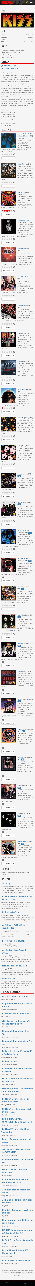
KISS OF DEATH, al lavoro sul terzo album (14, 996)
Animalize (20, 474)
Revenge (20, 361)
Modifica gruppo (9, 66)
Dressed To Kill (21, 757)
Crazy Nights (21, 418)
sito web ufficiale (29, 42)
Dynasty (19, 615)
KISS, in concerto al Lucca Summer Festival (15, 1260)
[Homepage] (8, 2)
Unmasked (20, 587)
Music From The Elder (23, 559)
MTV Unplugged (22, 305)
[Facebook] (15, 2)
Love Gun (20, 643)
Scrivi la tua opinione (8, 158)
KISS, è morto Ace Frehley (9, 1061)
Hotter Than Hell (22, 841)
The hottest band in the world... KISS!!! (14, 965)
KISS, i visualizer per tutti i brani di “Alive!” (15, 1013)
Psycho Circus (21, 248)
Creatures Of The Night (23, 530)
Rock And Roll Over (22, 729)
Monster (20, 164)
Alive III (19, 333)
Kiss (19, 813)
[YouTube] (18, 2)
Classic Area (30, 35)
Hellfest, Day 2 (6, 883)
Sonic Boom (20, 192)
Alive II (19, 671)
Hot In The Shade (22, 389)
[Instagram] (27, 2)
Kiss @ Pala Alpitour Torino (10, 912)
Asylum (19, 446)
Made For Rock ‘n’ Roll (8, 978)
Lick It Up (20, 502)
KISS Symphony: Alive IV (23, 220)
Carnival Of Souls (22, 277)
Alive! (19, 785)
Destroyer (20, 699)
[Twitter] (21, 2)
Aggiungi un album (10, 68)
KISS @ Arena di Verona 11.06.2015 (13, 940)
